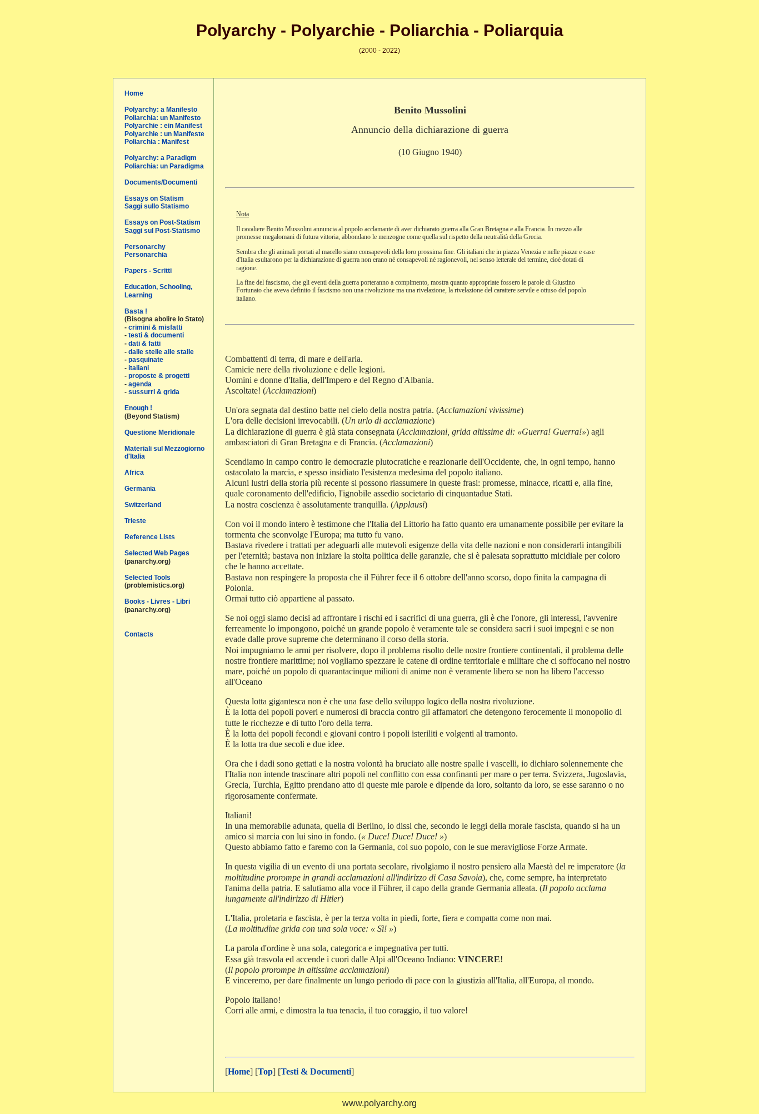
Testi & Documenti (316, 1071)
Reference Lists (149, 537)
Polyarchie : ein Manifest (163, 126)
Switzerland (142, 505)
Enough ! (138, 408)
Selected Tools (147, 577)
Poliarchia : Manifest (156, 142)
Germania (140, 489)
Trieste (135, 521)
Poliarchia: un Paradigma (164, 166)
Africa (134, 472)
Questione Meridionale (159, 432)
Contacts (138, 634)
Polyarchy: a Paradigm (160, 158)
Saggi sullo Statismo (156, 206)
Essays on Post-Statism (162, 222)
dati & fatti (144, 343)
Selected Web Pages (156, 553)
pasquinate (145, 360)
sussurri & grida (153, 392)
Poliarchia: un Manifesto (162, 118)
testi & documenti (156, 335)
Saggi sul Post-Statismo (162, 231)
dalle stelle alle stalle (161, 352)
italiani (138, 368)
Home (133, 93)
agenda (140, 384)
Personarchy (145, 247)
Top (265, 1071)
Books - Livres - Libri (157, 601)
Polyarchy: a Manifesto (160, 109)
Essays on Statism (154, 198)
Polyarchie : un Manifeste (164, 134)
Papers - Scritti (148, 271)
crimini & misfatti (155, 327)
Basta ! (135, 311)
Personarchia (145, 254)
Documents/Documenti (160, 182)
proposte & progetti (158, 376)
